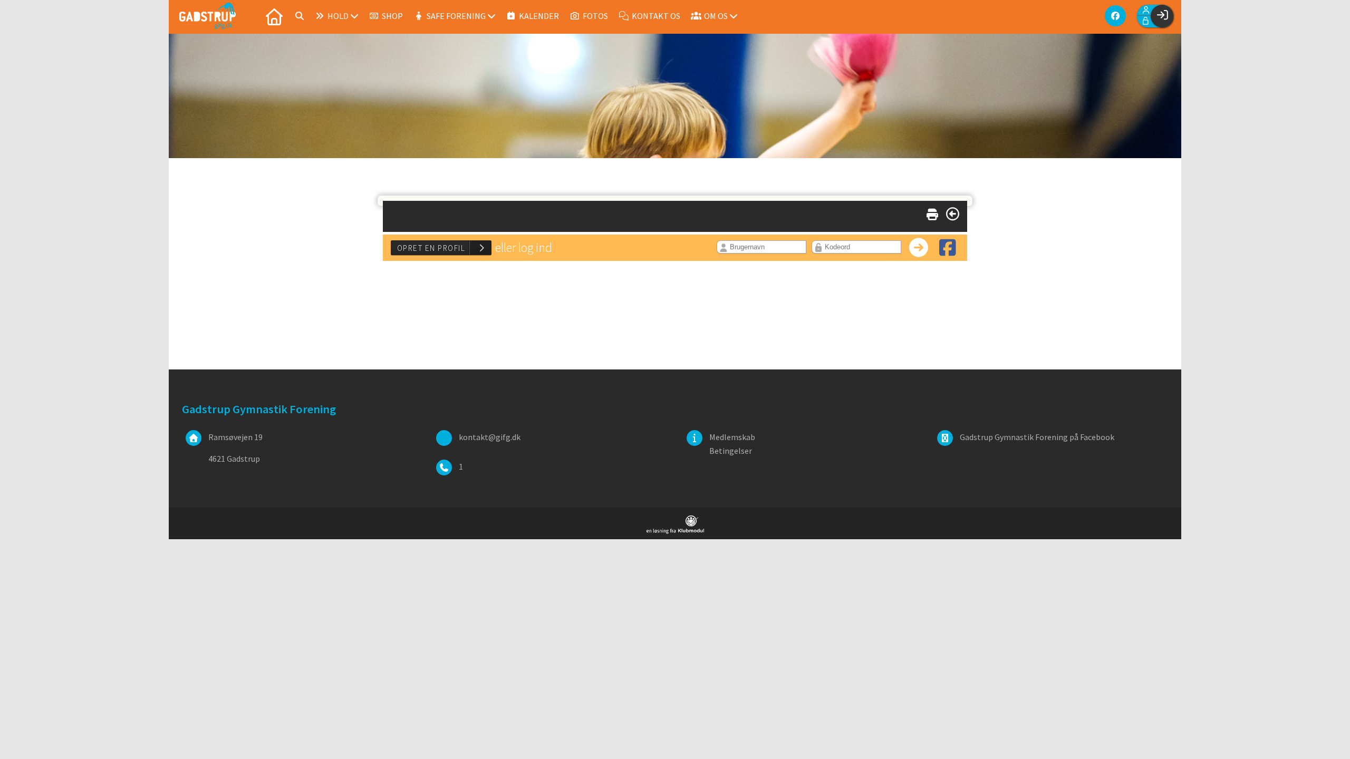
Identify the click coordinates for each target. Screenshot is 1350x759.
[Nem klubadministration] (675, 531)
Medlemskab (732, 437)
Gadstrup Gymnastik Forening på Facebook (1037, 437)
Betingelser (730, 450)
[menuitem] (274, 16)
